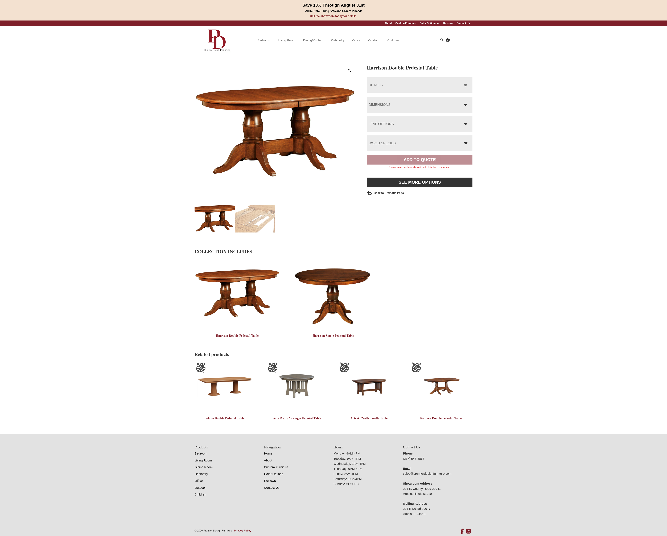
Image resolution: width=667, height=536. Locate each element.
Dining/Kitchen (313, 40)
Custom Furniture (405, 23)
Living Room (286, 40)
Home (268, 453)
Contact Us (463, 23)
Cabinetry (337, 40)
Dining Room (204, 467)
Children (393, 40)
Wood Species (382, 143)
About (388, 23)
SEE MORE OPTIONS (420, 182)
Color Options (428, 23)
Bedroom (263, 40)
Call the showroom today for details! (333, 16)
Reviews (448, 23)
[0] (446, 40)
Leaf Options (381, 124)
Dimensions (379, 105)
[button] (349, 70)
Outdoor (374, 40)
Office (356, 40)
